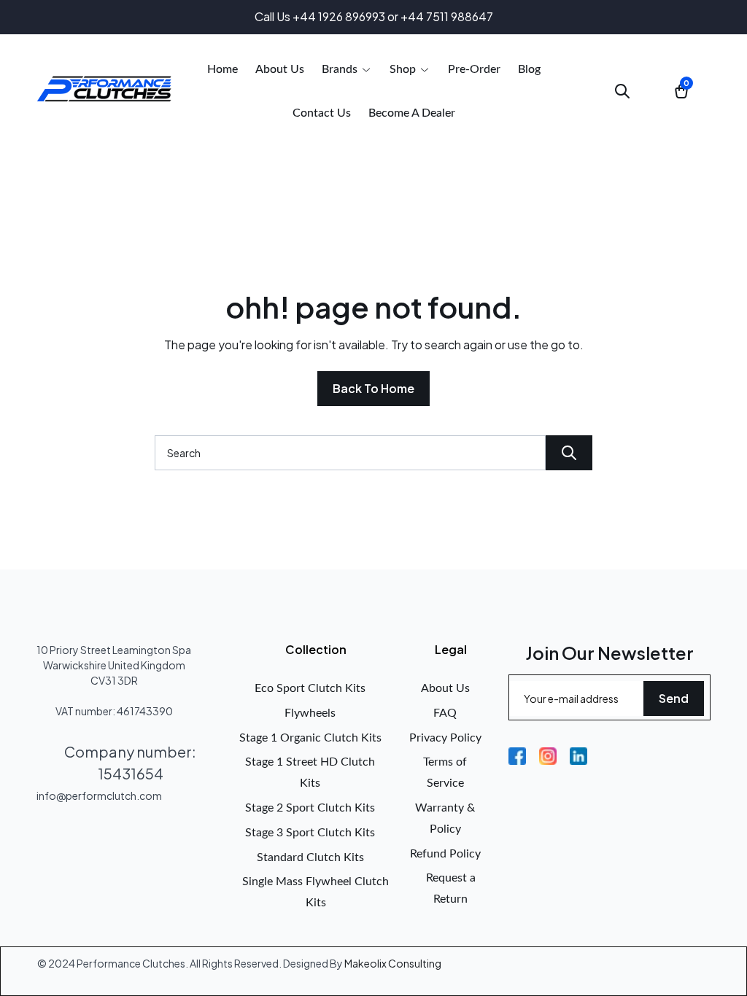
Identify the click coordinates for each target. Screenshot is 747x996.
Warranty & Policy (445, 818)
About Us (445, 688)
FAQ (445, 713)
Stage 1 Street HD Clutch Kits (310, 772)
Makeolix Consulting (392, 963)
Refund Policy (445, 854)
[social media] (517, 756)
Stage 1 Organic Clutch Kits (310, 738)
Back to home (373, 388)
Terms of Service (445, 772)
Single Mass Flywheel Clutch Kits (315, 892)
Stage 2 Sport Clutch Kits (310, 808)
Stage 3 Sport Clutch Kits (310, 833)
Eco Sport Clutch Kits (310, 688)
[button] (347, 69)
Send (674, 698)
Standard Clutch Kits (310, 857)
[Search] (569, 452)
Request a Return (451, 888)
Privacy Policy (445, 738)
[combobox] (350, 452)
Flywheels (310, 713)
